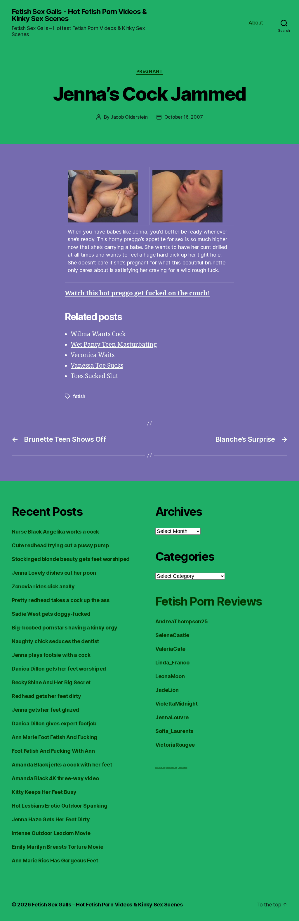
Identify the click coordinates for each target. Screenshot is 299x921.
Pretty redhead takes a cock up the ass (60, 600)
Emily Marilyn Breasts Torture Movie (57, 847)
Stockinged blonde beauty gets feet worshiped (71, 559)
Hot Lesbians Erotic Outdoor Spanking (59, 806)
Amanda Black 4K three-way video (55, 778)
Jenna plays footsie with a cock (51, 655)
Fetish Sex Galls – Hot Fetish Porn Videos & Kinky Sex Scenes (107, 904)
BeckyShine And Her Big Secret (51, 682)
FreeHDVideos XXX (171, 768)
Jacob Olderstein (129, 117)
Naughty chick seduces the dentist (55, 641)
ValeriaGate (170, 649)
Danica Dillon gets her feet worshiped (59, 669)
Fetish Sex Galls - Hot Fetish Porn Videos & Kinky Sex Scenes (79, 15)
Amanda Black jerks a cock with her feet (62, 765)
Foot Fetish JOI (160, 768)
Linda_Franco (172, 662)
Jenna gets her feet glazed (45, 710)
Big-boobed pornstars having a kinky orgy (64, 627)
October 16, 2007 (183, 117)
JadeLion (167, 690)
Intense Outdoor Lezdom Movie (51, 833)
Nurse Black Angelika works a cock (55, 532)
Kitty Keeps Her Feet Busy (44, 792)
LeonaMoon (170, 676)
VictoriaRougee (175, 745)
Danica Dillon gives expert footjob (54, 723)
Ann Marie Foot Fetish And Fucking (54, 737)
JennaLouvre (172, 717)
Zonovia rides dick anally (43, 586)
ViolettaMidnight (176, 704)
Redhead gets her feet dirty (46, 696)
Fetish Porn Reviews (208, 601)
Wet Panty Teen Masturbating (114, 345)
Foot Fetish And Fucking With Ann (53, 751)
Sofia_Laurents (174, 731)
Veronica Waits (92, 355)
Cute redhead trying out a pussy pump (60, 545)
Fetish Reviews (182, 768)
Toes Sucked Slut (94, 376)
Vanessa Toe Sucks (97, 366)
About (255, 23)
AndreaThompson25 (181, 621)
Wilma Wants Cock (98, 334)
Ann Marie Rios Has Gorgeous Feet (55, 860)
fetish (79, 396)
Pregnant (149, 71)
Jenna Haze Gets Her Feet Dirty (51, 819)
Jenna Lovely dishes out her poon (54, 573)
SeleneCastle (172, 635)
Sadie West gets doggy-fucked (51, 614)
